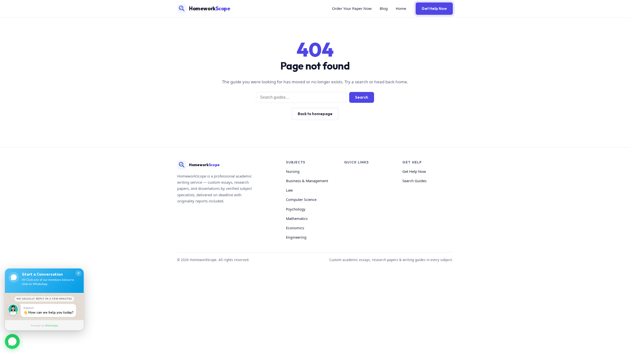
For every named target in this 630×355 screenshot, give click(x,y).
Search (361, 97)
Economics (295, 227)
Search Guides (414, 180)
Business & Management (307, 180)
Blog (384, 8)
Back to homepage (315, 113)
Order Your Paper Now (352, 8)
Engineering (296, 237)
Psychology (295, 209)
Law (289, 190)
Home (401, 8)
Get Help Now (434, 8)
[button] (12, 342)
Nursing (292, 171)
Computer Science (301, 199)
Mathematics (297, 218)
